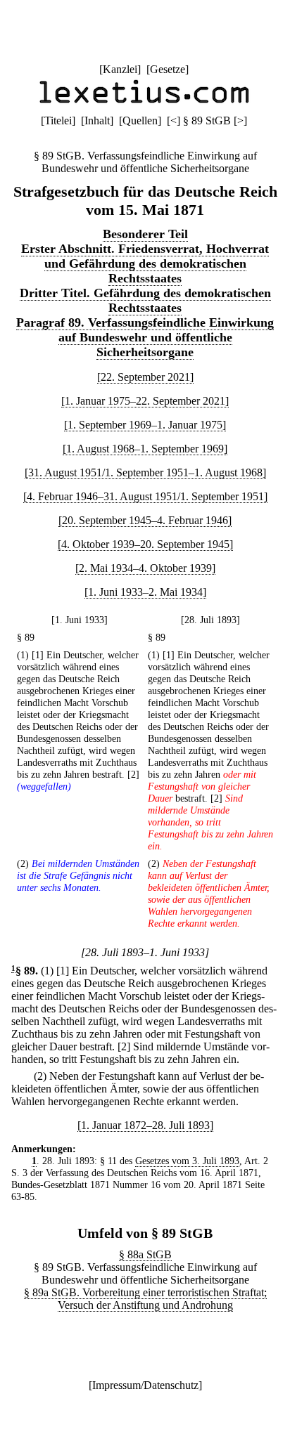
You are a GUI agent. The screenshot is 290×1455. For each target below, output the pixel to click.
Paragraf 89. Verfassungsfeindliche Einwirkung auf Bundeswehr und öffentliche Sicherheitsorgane (145, 337)
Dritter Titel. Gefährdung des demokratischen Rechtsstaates (145, 300)
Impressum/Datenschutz (145, 1385)
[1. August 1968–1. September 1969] (145, 449)
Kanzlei (120, 69)
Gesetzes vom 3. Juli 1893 (187, 1160)
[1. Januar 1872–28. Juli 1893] (145, 1125)
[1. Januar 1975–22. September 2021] (145, 401)
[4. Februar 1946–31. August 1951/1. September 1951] (145, 496)
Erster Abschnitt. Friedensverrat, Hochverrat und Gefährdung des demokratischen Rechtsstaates (145, 263)
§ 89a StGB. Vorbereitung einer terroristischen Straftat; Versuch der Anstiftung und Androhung (145, 1298)
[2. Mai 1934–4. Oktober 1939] (145, 568)
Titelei (58, 120)
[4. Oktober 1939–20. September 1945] (145, 544)
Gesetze (167, 69)
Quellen (140, 120)
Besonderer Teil (145, 234)
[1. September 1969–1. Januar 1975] (145, 425)
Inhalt (97, 120)
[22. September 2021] (145, 377)
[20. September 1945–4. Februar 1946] (145, 520)
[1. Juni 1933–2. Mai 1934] (145, 592)
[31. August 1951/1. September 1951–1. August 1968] (145, 472)
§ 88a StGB (145, 1254)
